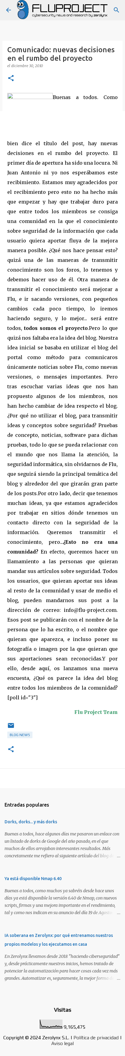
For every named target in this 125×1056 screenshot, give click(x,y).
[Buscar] (116, 10)
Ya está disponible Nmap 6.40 (33, 878)
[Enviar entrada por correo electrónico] (11, 728)
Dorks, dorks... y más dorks (31, 821)
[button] (11, 78)
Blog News (20, 735)
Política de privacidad (96, 1038)
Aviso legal (62, 1043)
